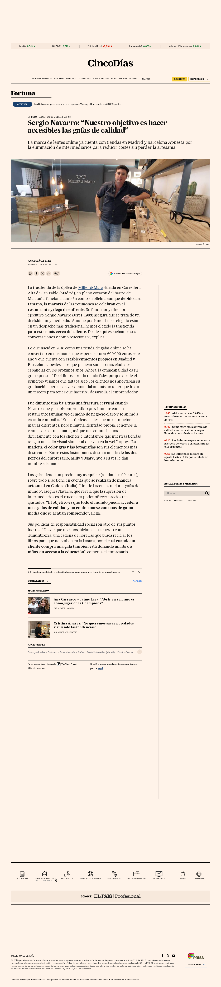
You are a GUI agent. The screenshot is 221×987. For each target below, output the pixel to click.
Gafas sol (52, 652)
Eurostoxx (179, 501)
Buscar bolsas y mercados (181, 483)
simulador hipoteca (45, 879)
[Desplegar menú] (13, 63)
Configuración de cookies (57, 980)
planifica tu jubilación (90, 879)
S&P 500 (56, 46)
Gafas (81, 652)
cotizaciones (159, 879)
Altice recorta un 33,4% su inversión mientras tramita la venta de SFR (185, 416)
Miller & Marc (90, 287)
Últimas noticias (119, 79)
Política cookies (38, 980)
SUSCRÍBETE (179, 79)
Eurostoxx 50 (135, 46)
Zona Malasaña (67, 652)
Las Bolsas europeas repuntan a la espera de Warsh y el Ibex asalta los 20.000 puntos (77, 104)
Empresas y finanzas (42, 79)
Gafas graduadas (36, 652)
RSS (111, 980)
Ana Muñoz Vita (39, 260)
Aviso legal (25, 980)
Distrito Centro (125, 652)
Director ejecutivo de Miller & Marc (49, 117)
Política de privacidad (79, 980)
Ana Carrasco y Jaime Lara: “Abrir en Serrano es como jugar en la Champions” (94, 601)
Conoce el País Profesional (110, 896)
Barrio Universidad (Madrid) (101, 652)
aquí (100, 668)
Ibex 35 (22, 46)
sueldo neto (67, 879)
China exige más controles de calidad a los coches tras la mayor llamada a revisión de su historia (185, 430)
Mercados (59, 79)
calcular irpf (22, 879)
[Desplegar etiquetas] (139, 651)
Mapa (105, 980)
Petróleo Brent (95, 46)
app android (199, 879)
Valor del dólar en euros (180, 46)
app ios (183, 879)
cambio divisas (114, 879)
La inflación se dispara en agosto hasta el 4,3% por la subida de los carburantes (186, 457)
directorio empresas (136, 879)
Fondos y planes (101, 79)
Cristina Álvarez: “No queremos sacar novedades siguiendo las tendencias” (94, 625)
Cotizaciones (84, 79)
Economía (71, 79)
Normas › (137, 581)
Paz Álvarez (59, 608)
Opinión (133, 79)
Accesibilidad (96, 980)
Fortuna (23, 93)
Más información (36, 668)
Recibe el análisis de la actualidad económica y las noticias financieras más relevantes (76, 572)
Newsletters (119, 980)
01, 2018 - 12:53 (46, 264)
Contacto (15, 980)
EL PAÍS (144, 77)
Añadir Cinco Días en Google (127, 273)
